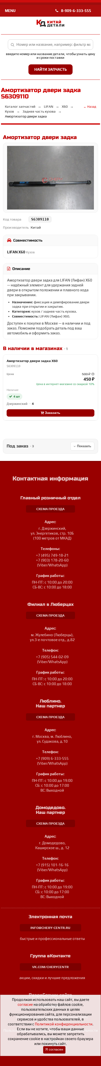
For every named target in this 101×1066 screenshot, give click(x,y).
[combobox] (50, 44)
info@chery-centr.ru (50, 928)
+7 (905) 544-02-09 (52, 657)
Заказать (52, 413)
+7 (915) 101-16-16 (52, 865)
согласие (25, 1004)
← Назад (89, 106)
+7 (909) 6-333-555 (52, 758)
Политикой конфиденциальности (63, 1024)
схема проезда (50, 509)
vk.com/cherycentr (50, 967)
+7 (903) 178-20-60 (52, 560)
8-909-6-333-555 (75, 11)
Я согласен (54, 1049)
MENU (10, 11)
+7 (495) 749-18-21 (52, 555)
